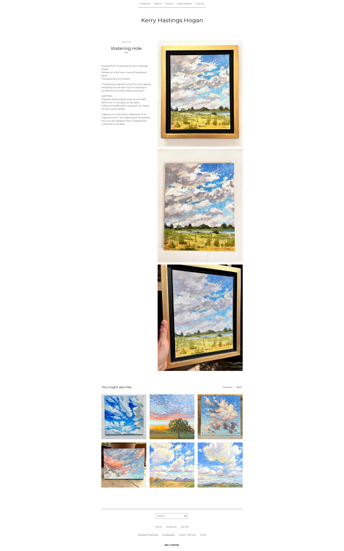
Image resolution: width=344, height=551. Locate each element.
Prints (203, 535)
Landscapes (168, 535)
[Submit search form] (185, 516)
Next (239, 387)
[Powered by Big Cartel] (172, 545)
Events (169, 3)
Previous (227, 387)
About (158, 3)
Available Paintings (148, 535)
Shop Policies (184, 3)
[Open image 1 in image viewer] (200, 93)
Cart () (200, 3)
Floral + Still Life (187, 535)
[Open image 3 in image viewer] (200, 318)
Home (158, 527)
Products (145, 3)
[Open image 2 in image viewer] (200, 205)
